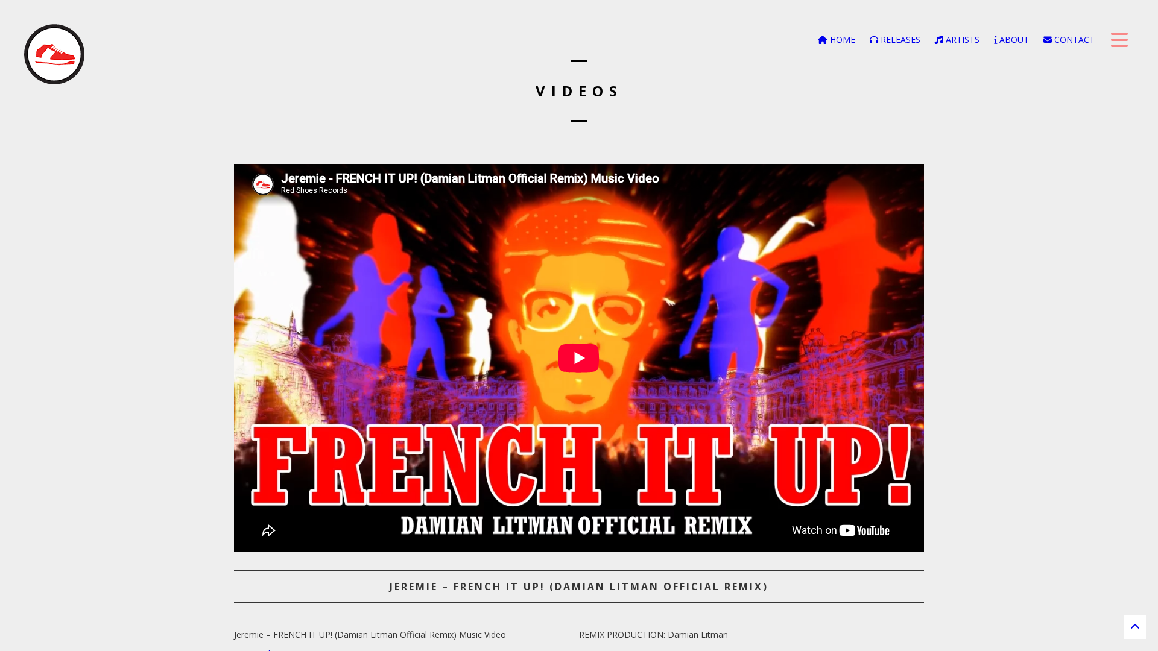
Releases (899, 39)
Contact (1073, 39)
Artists (961, 39)
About (1013, 39)
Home (841, 39)
